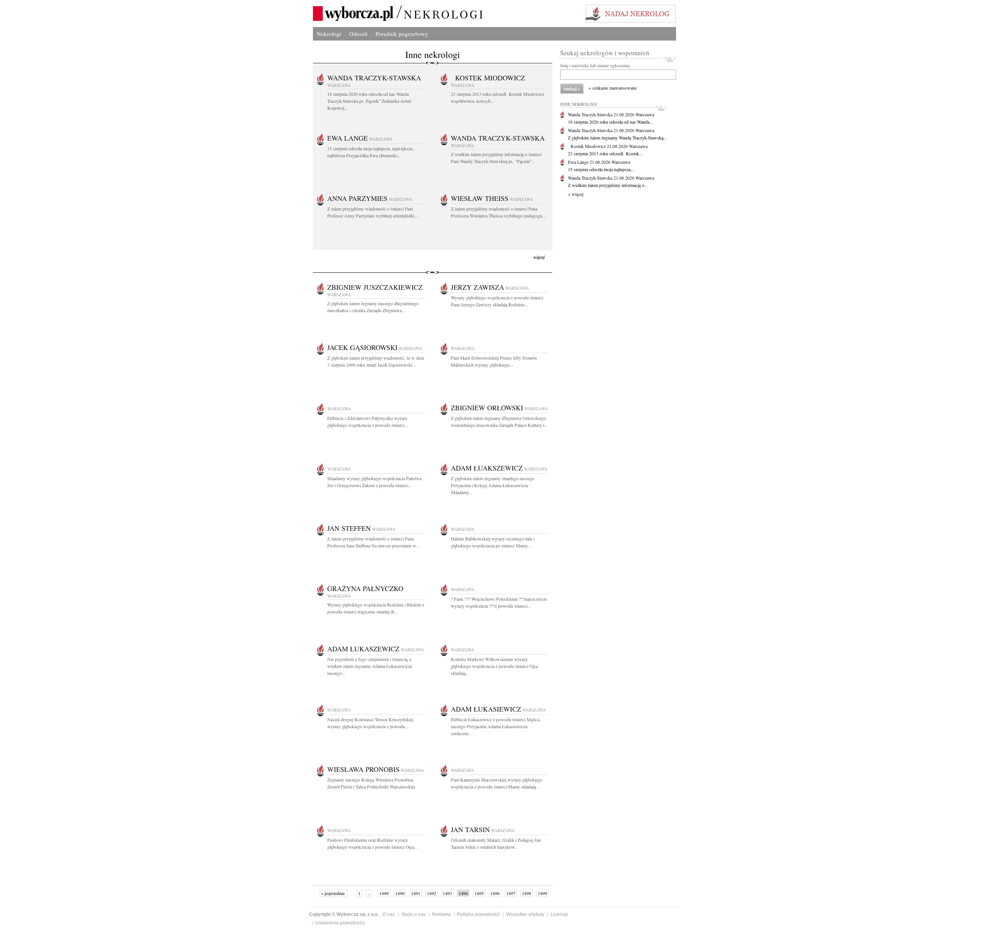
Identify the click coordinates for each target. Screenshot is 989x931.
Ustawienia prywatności (340, 923)
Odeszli (358, 33)
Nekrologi (329, 33)
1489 (384, 893)
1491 (415, 893)
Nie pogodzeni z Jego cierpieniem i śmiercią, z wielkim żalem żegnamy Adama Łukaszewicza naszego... (369, 666)
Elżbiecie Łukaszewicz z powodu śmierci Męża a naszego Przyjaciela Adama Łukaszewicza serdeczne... (495, 726)
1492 (431, 893)
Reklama (441, 914)
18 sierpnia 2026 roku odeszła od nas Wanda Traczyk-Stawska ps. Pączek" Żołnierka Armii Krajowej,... (369, 101)
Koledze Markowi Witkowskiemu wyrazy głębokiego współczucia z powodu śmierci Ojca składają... (494, 666)
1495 (479, 893)
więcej (539, 257)
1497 (510, 893)
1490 (399, 893)
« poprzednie (333, 893)
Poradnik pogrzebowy (402, 33)
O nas (388, 914)
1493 (447, 893)
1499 (542, 893)
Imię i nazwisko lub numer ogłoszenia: (595, 65)
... (368, 893)
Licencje (559, 914)
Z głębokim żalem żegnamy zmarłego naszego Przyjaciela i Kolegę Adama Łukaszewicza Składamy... (492, 485)
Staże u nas (413, 914)
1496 (495, 893)
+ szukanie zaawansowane (612, 88)
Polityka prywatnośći (478, 914)
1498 (526, 893)
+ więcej (575, 194)
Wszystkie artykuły (525, 914)
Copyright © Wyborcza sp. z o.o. (344, 914)
